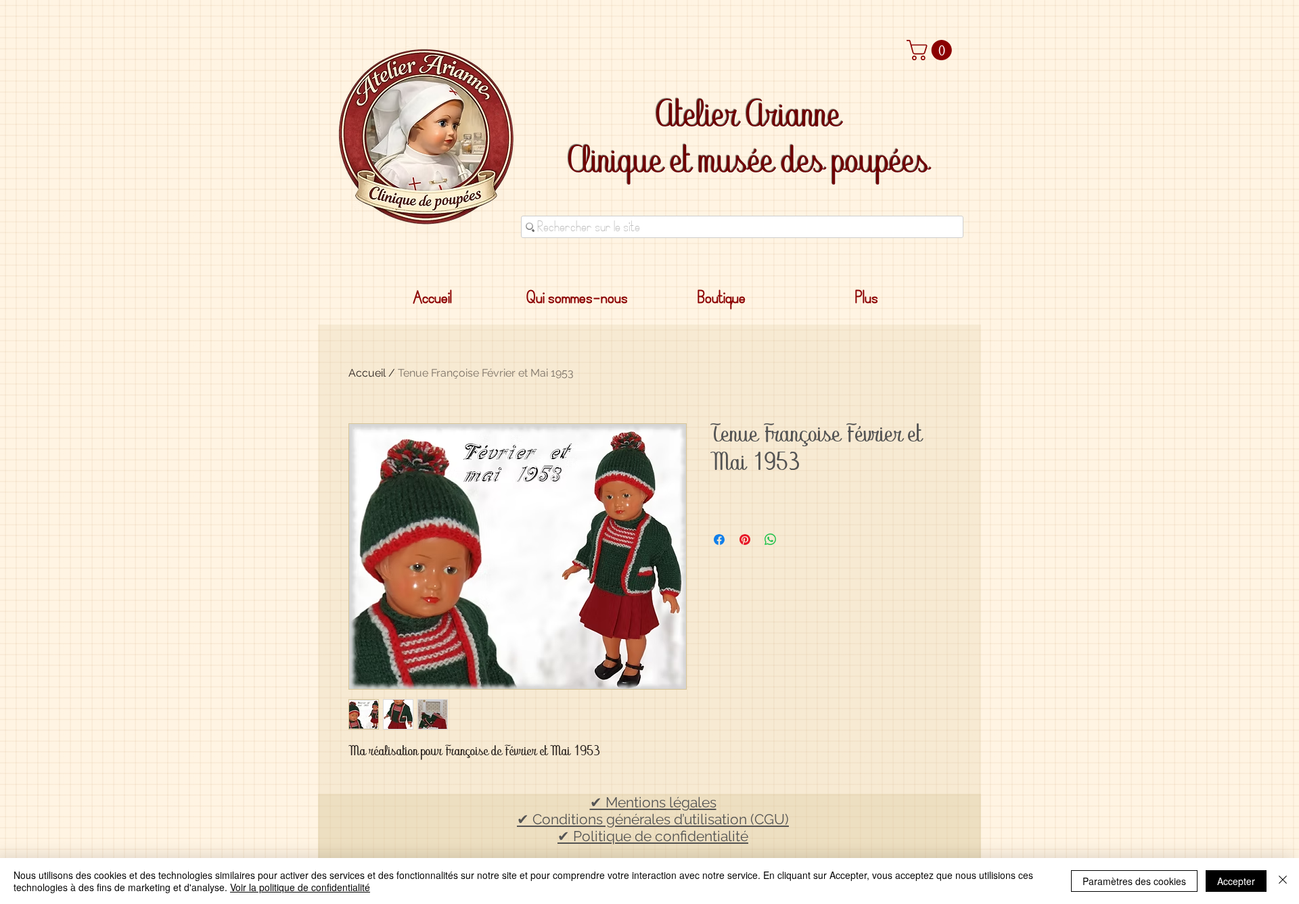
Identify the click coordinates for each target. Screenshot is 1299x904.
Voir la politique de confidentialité (300, 887)
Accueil (367, 372)
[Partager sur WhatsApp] (770, 539)
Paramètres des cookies (1134, 881)
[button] (932, 50)
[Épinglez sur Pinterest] (745, 539)
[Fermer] (1283, 881)
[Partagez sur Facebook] (719, 539)
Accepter (1236, 881)
